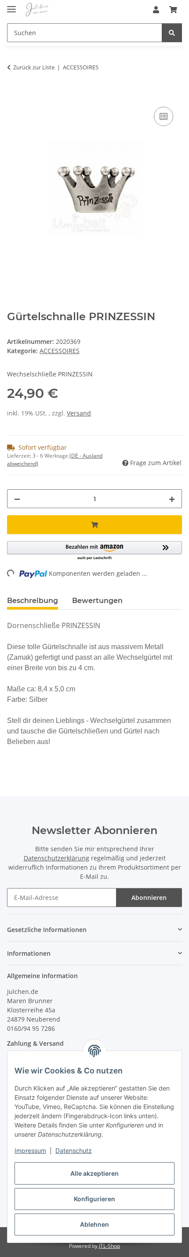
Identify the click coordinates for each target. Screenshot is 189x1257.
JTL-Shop (109, 1246)
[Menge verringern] (17, 499)
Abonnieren (149, 897)
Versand (79, 413)
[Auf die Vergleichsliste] (163, 116)
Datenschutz (73, 1150)
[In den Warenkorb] (14, 95)
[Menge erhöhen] (172, 499)
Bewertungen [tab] (97, 600)
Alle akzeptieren (94, 1173)
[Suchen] (172, 32)
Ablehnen (94, 1224)
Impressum (30, 1150)
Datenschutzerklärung (56, 858)
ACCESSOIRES (60, 351)
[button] (156, 9)
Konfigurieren (94, 1199)
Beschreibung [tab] (32, 600)
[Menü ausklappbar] (11, 5)
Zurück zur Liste (34, 67)
